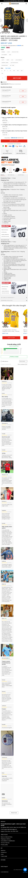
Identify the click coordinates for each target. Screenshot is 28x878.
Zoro (8, 59)
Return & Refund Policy (6, 837)
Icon (8, 51)
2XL (14, 70)
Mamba (3, 51)
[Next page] (27, 20)
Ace (12, 59)
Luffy (3, 59)
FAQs (2, 854)
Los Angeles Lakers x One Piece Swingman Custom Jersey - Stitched (10, 330)
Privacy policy (4, 844)
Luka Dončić (18, 59)
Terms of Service (5, 843)
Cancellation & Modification (8, 841)
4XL (22, 70)
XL (10, 70)
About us (3, 850)
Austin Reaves (14, 62)
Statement (4, 54)
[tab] (0, 32)
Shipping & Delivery (6, 839)
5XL (2, 73)
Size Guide (8, 68)
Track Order (4, 856)
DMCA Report (4, 866)
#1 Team (12, 65)
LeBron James (5, 62)
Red (10, 54)
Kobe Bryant (5, 65)
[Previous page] (1, 20)
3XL (18, 70)
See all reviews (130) (14, 346)
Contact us (3, 852)
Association (15, 51)
